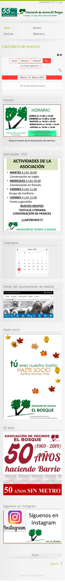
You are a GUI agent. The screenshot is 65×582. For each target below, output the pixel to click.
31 (19, 272)
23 (46, 266)
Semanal (37, 61)
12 (29, 263)
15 (42, 263)
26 (29, 269)
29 (42, 269)
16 (46, 263)
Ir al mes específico (30, 66)
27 (33, 269)
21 (38, 266)
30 (46, 269)
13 (33, 263)
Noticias (8, 34)
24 (19, 269)
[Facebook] (61, 563)
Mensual (25, 61)
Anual (14, 61)
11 (24, 263)
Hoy (47, 61)
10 (19, 263)
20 (33, 266)
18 (24, 266)
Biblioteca (39, 34)
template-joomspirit (32, 575)
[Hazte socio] (32, 376)
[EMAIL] (61, 55)
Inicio (7, 28)
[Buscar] (60, 70)
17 (19, 266)
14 (38, 263)
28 (38, 269)
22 (42, 266)
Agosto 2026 (32, 249)
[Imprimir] (58, 55)
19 (29, 266)
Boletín (37, 28)
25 (24, 269)
